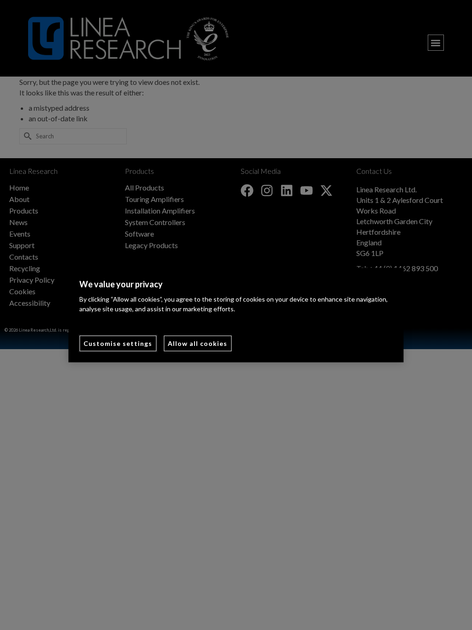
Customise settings (117, 343)
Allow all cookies (197, 343)
